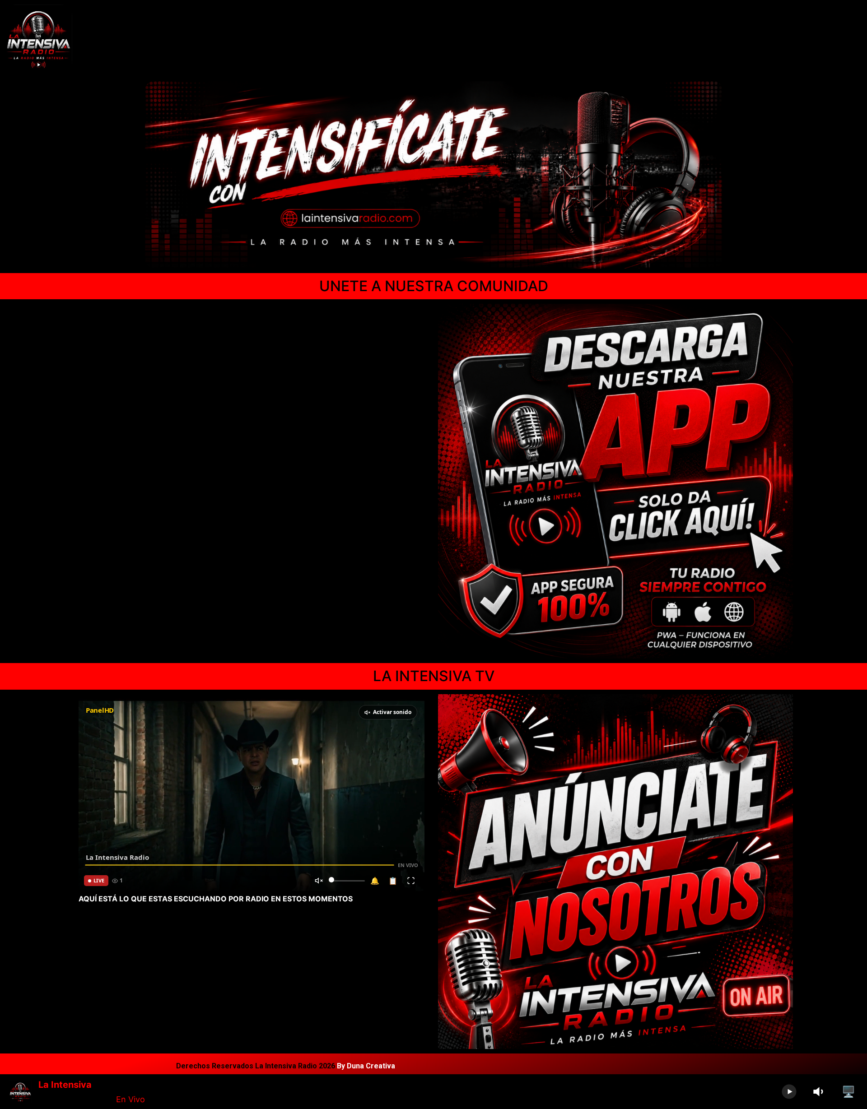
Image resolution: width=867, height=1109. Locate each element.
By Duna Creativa (366, 1066)
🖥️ (848, 1091)
